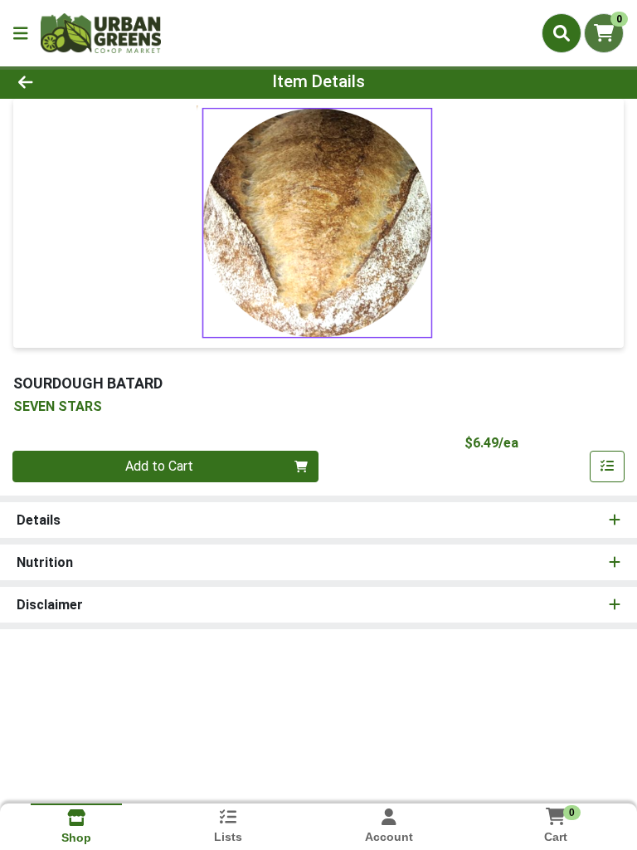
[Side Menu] (20, 33)
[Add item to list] (607, 466)
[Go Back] (89, 81)
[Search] (561, 33)
